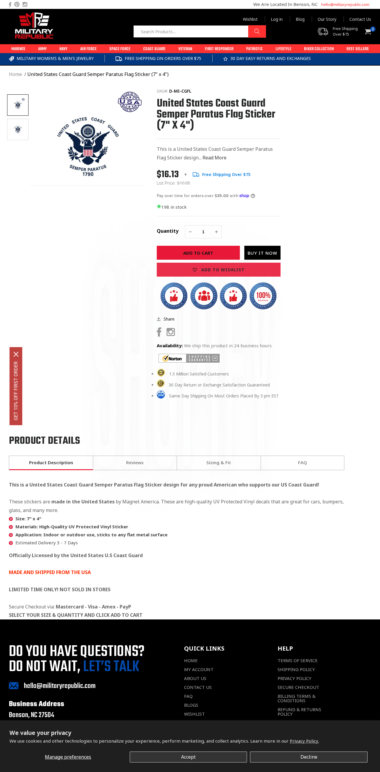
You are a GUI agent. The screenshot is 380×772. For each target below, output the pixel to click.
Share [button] (169, 319)
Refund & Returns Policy (299, 711)
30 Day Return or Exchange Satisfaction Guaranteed (219, 385)
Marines (18, 49)
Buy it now (262, 253)
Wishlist (250, 19)
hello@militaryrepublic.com (345, 4)
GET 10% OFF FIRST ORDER (16, 390)
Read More (214, 157)
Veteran (185, 49)
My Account (198, 669)
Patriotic (254, 49)
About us (195, 678)
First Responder (219, 49)
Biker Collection (319, 49)
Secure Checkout (298, 687)
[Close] (16, 354)
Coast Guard (154, 49)
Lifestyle (283, 49)
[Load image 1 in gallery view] (17, 105)
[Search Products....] (257, 31)
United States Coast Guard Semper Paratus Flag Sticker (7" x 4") (98, 74)
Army (42, 49)
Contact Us (360, 19)
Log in (277, 19)
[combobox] (200, 31)
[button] (18, 48)
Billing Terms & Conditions (297, 698)
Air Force (88, 49)
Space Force (119, 49)
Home (15, 74)
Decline (308, 757)
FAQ (188, 696)
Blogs (191, 705)
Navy (63, 49)
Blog (300, 19)
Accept (188, 757)
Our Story (327, 19)
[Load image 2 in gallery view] (17, 129)
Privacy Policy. (304, 741)
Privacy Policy (294, 678)
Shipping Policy (296, 669)
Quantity (167, 231)
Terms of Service (298, 660)
